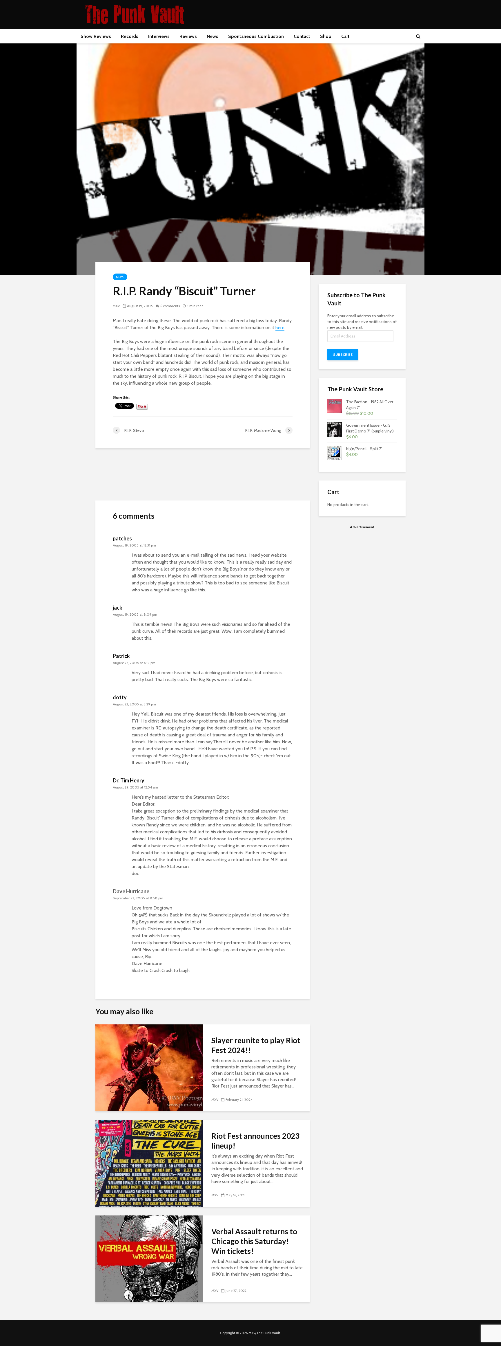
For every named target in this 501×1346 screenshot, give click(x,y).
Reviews (188, 36)
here (279, 327)
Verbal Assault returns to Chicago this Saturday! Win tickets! (254, 1241)
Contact (302, 36)
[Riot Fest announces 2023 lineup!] (149, 1163)
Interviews (159, 36)
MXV (116, 306)
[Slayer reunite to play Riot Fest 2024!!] (149, 1067)
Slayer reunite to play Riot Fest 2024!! (255, 1045)
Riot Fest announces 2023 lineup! (255, 1140)
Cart (345, 36)
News (212, 36)
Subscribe (343, 354)
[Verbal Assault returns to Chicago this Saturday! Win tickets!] (149, 1258)
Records (129, 36)
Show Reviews (96, 36)
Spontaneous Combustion (256, 36)
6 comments (170, 306)
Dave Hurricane (131, 891)
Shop (325, 36)
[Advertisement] (362, 573)
